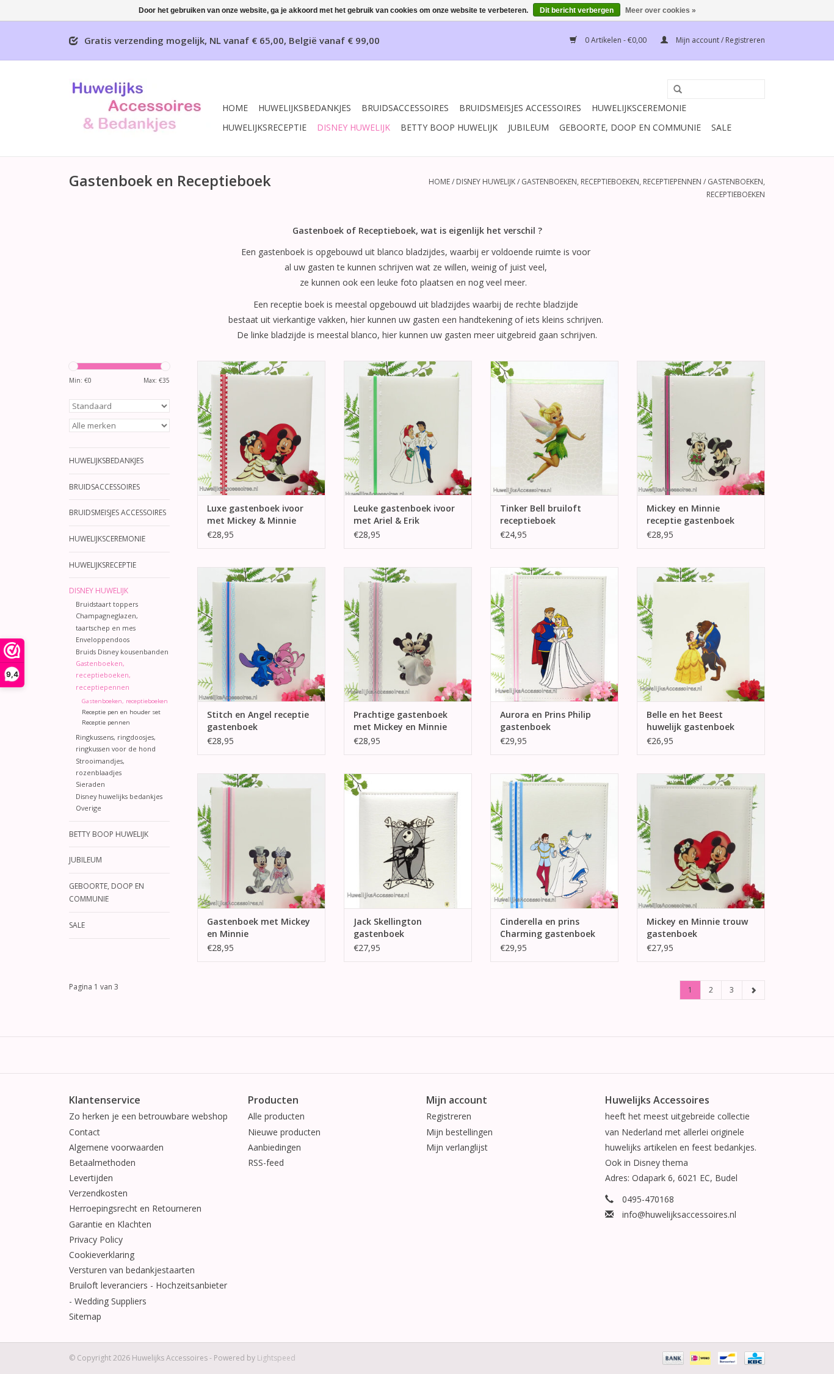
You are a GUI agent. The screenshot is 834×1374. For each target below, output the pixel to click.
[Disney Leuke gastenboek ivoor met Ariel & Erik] (408, 428)
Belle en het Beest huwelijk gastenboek (690, 720)
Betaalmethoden (102, 1162)
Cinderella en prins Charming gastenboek (547, 927)
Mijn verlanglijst (457, 1147)
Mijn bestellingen (459, 1132)
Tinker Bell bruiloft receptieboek (540, 514)
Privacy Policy (96, 1239)
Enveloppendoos (102, 639)
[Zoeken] (673, 89)
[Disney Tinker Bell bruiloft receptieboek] (554, 428)
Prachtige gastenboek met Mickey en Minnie (401, 720)
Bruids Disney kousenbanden (122, 651)
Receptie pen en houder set (121, 712)
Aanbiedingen (274, 1147)
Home (235, 108)
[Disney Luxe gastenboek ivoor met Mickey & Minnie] (261, 428)
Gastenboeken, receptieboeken (125, 701)
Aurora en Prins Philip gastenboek (545, 720)
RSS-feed (266, 1162)
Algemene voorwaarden (116, 1147)
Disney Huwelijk (353, 127)
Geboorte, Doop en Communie (630, 127)
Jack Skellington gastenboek (388, 927)
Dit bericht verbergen (577, 10)
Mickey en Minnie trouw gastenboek (697, 927)
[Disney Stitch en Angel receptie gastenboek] (261, 634)
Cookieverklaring (101, 1254)
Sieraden (90, 784)
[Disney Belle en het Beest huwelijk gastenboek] (701, 634)
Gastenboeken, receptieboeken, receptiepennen (611, 181)
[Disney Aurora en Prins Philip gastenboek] (554, 634)
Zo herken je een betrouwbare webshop (148, 1116)
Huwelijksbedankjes (304, 108)
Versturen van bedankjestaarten (132, 1270)
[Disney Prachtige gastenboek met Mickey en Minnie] (408, 634)
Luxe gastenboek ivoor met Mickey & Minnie (255, 514)
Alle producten (276, 1116)
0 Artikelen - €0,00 (615, 40)
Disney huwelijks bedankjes (119, 796)
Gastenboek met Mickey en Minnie (258, 927)
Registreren (448, 1116)
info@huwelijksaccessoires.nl (679, 1214)
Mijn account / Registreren (719, 40)
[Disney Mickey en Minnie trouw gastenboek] (701, 840)
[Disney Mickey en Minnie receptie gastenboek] (701, 428)
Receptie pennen (106, 722)
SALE (721, 127)
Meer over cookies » (660, 10)
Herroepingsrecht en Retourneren (135, 1208)
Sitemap (85, 1316)
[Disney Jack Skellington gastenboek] (408, 840)
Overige (88, 807)
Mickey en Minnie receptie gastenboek (690, 514)
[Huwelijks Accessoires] (144, 108)
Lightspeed (276, 1358)
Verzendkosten (98, 1193)
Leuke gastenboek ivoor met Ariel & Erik (404, 514)
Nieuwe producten (284, 1132)
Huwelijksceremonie (639, 108)
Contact (84, 1132)
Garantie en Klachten (110, 1224)
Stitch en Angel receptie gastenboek (258, 720)
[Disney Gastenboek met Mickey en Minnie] (261, 840)
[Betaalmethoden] (672, 1357)
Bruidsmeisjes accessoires (520, 108)
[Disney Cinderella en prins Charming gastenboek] (554, 840)
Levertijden (91, 1178)
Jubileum (528, 127)
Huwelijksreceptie (264, 127)
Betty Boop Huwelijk (449, 127)
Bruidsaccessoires (405, 108)
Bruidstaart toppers (107, 604)
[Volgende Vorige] (753, 990)
